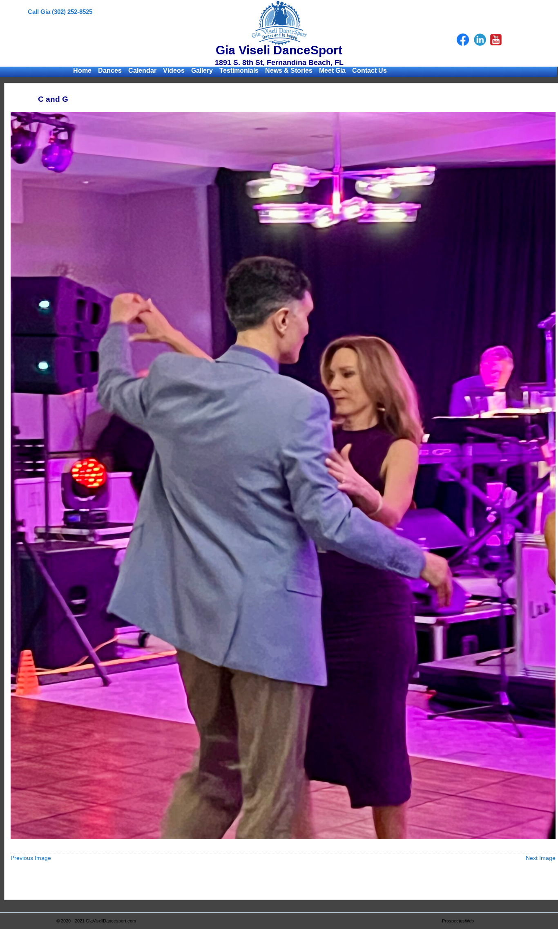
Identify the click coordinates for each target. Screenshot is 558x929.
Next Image (541, 858)
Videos (174, 70)
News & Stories (288, 70)
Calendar (142, 70)
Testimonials (239, 70)
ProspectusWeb (458, 920)
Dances (110, 70)
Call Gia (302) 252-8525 (60, 11)
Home (82, 70)
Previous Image (31, 858)
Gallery (202, 70)
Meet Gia (332, 70)
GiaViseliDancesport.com (111, 920)
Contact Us (369, 70)
